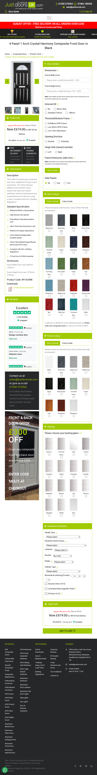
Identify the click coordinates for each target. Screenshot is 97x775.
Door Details (53, 64)
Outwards (65, 141)
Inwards (51, 141)
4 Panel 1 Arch (35, 54)
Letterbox (49, 549)
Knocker (48, 555)
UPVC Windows (25, 649)
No (49, 109)
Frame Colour (53, 336)
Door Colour (53, 194)
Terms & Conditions (12, 763)
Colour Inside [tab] (67, 201)
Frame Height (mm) (52, 86)
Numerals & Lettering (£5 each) (57, 575)
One (58, 183)
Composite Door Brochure (23, 288)
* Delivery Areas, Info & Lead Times (40, 665)
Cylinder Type (50, 567)
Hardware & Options (57, 526)
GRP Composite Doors (9, 652)
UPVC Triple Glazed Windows (24, 671)
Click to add (52, 170)
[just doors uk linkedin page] (91, 766)
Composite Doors (20, 54)
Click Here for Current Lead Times (48, 27)
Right (60, 152)
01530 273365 (18, 386)
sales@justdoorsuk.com (23, 379)
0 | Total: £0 (86, 11)
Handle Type (50, 532)
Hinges (47, 561)
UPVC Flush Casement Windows (24, 656)
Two (68, 183)
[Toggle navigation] (49, 18)
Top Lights (24, 702)
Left (49, 152)
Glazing (51, 426)
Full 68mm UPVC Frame (57, 123)
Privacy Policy (25, 763)
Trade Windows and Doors (55, 665)
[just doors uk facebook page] (75, 766)
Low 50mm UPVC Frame (57, 127)
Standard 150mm (55, 113)
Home (7, 54)
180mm (72, 113)
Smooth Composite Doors (9, 667)
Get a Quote (14, 11)
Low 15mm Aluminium (57, 131)
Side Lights (24, 698)
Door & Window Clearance (23, 708)
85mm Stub (61, 109)
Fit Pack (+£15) (54, 594)
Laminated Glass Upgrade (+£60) (61, 589)
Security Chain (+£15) (56, 584)
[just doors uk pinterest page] (86, 766)
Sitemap (8, 766)
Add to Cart (66, 631)
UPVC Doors (9, 694)
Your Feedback (55, 672)
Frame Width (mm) (52, 75)
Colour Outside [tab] (52, 201)
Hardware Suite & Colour (54, 541)
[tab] (67, 64)
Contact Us (54, 676)
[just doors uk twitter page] (80, 766)
